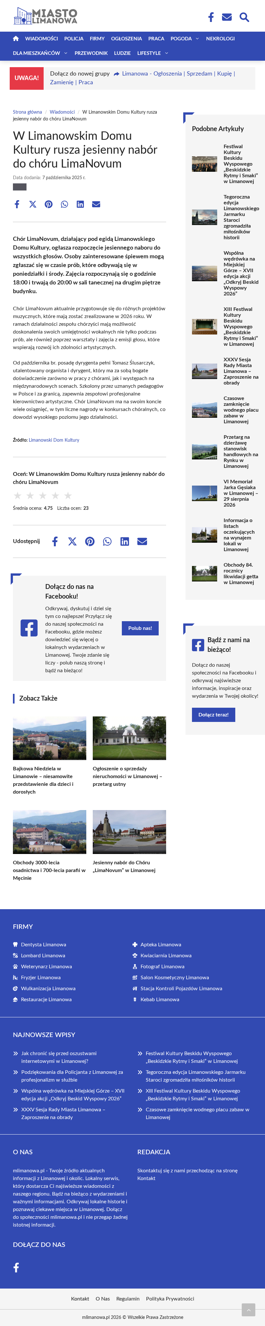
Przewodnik (91, 53)
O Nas (103, 1298)
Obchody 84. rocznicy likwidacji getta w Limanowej (241, 573)
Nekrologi (220, 38)
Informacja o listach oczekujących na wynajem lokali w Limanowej (239, 535)
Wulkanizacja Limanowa (48, 988)
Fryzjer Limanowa (41, 977)
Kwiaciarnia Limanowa (166, 955)
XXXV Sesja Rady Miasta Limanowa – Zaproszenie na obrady (241, 371)
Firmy (97, 38)
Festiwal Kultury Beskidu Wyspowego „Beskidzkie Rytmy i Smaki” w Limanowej (241, 164)
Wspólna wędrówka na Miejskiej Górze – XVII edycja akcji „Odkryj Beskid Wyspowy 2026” (241, 273)
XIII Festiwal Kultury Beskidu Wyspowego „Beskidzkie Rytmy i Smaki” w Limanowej (241, 327)
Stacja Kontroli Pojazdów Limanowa (181, 988)
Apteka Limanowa (161, 944)
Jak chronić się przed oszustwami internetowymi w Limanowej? (59, 1057)
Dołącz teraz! (213, 714)
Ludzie (122, 53)
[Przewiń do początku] (248, 1309)
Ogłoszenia (126, 38)
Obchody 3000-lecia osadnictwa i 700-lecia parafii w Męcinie (49, 870)
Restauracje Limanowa (46, 999)
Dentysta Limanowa (43, 944)
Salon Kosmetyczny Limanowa (175, 977)
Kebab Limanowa (160, 999)
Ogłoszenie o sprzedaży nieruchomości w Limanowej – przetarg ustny (127, 776)
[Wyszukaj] (244, 16)
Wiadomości (41, 38)
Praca (156, 38)
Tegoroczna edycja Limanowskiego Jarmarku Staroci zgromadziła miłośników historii (241, 217)
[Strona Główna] (16, 39)
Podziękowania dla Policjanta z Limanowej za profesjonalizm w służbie (72, 1076)
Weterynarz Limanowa (46, 966)
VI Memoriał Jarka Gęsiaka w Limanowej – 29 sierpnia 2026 (241, 493)
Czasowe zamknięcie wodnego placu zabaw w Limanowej (241, 410)
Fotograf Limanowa (163, 966)
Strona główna (27, 112)
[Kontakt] (226, 17)
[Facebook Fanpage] (209, 17)
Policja (73, 38)
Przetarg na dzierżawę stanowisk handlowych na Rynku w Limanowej (241, 452)
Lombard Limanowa (43, 955)
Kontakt (146, 1178)
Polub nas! (140, 628)
